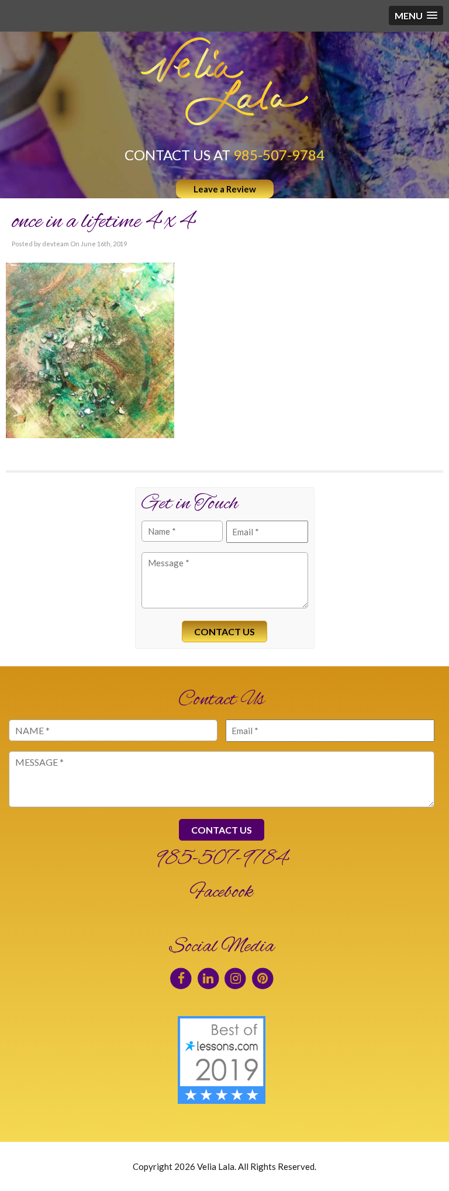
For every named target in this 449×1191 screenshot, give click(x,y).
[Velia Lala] (224, 81)
